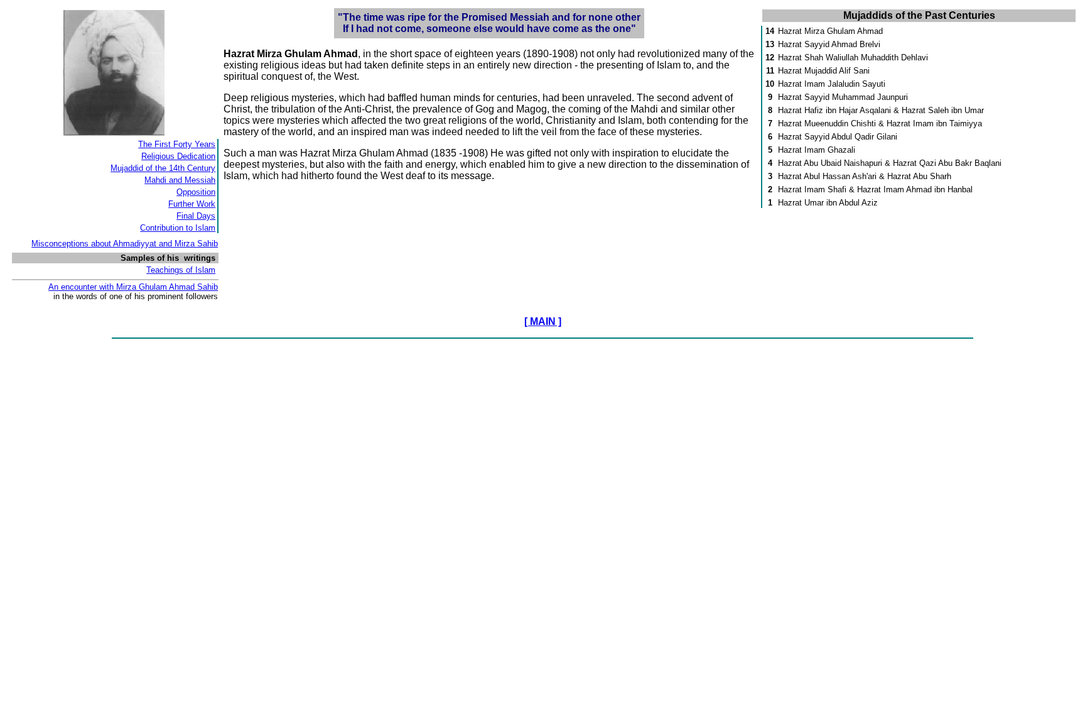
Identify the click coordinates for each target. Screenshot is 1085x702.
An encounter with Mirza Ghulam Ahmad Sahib (133, 287)
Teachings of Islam (180, 270)
